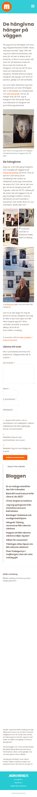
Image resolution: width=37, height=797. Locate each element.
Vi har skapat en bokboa (19, 500)
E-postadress (9, 399)
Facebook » (18, 783)
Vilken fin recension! (17, 540)
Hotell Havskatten (10, 172)
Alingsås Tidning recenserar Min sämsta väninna (18, 525)
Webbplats (8, 409)
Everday (23, 793)
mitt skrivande (13, 94)
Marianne (10, 304)
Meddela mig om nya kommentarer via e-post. (14, 438)
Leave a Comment (10, 340)
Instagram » (18, 779)
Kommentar (9, 363)
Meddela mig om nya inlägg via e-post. (17, 449)
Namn (6, 388)
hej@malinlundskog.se (18, 786)
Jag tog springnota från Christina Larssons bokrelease (18, 508)
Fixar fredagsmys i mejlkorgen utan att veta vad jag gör (19, 554)
